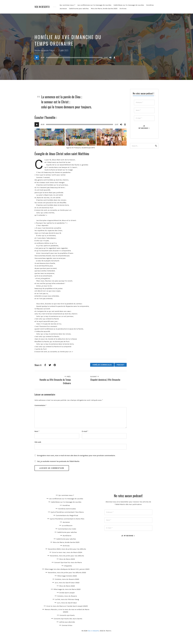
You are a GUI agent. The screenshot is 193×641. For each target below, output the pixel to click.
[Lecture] (37, 57)
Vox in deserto (42, 6)
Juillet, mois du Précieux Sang (67, 599)
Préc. (68, 377)
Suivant (93, 377)
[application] (75, 57)
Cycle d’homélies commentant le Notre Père (67, 519)
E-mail (85, 431)
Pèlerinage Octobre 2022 (67, 576)
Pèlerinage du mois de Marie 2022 (67, 589)
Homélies (150, 5)
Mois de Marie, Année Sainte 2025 (104, 8)
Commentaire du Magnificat (67, 515)
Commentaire (40, 405)
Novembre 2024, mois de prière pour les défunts (67, 549)
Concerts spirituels (67, 615)
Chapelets (68, 566)
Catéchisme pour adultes (79, 8)
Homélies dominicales (42, 50)
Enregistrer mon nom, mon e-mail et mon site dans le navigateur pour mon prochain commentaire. (76, 456)
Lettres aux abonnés (67, 622)
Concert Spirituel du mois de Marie (68, 562)
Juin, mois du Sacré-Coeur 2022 (67, 583)
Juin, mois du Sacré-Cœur (67, 603)
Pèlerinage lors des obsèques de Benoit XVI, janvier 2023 (67, 569)
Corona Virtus (67, 625)
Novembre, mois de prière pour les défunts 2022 (67, 572)
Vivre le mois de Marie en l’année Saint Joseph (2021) (67, 606)
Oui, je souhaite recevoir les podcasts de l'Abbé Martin (58, 461)
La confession (67, 525)
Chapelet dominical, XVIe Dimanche (105, 379)
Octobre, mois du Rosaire (67, 596)
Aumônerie (67, 536)
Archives (123, 8)
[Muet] (110, 57)
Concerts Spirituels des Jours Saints (68, 619)
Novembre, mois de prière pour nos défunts (67, 556)
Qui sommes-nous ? (67, 5)
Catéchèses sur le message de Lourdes (129, 5)
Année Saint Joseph (67, 593)
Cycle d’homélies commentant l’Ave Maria (67, 512)
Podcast (52, 50)
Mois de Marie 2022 (67, 586)
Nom (37, 431)
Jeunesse (63, 8)
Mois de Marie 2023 (67, 559)
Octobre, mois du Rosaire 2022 (67, 579)
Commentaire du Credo (67, 529)
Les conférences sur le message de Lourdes (94, 5)
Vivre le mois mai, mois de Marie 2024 (67, 552)
